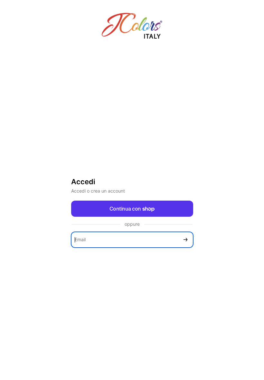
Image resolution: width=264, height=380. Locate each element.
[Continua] (185, 239)
